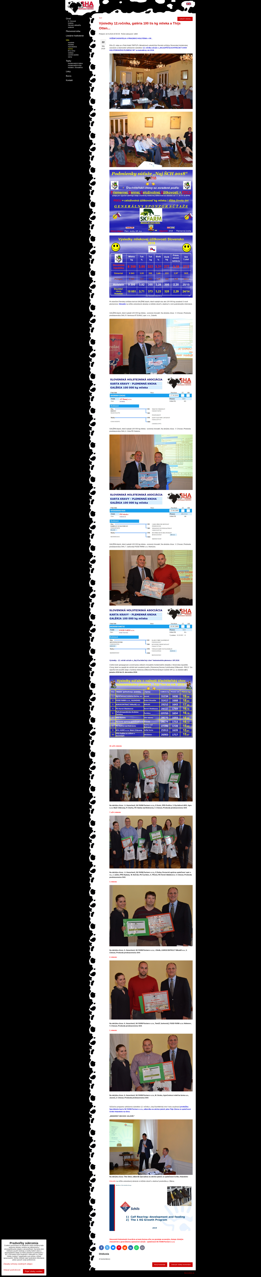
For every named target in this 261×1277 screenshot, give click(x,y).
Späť (100, 18)
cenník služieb (73, 55)
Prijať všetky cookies (33, 1271)
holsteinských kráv (75, 65)
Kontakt (69, 80)
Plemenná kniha (73, 31)
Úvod (68, 18)
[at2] (151, 424)
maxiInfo (71, 43)
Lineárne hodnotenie (75, 36)
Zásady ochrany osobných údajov (18, 1264)
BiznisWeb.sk (189, 1273)
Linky (68, 71)
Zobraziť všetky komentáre (181, 1265)
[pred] (151, 1230)
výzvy (70, 57)
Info (67, 40)
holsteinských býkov (75, 63)
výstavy (70, 53)
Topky (68, 61)
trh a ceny (71, 51)
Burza (68, 76)
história (70, 23)
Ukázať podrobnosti (12, 1270)
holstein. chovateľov (75, 67)
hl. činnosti (72, 21)
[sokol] (151, 540)
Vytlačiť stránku (185, 19)
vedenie (71, 27)
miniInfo (71, 45)
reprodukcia (72, 47)
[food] (151, 656)
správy (70, 49)
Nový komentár (159, 1265)
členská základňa (74, 25)
